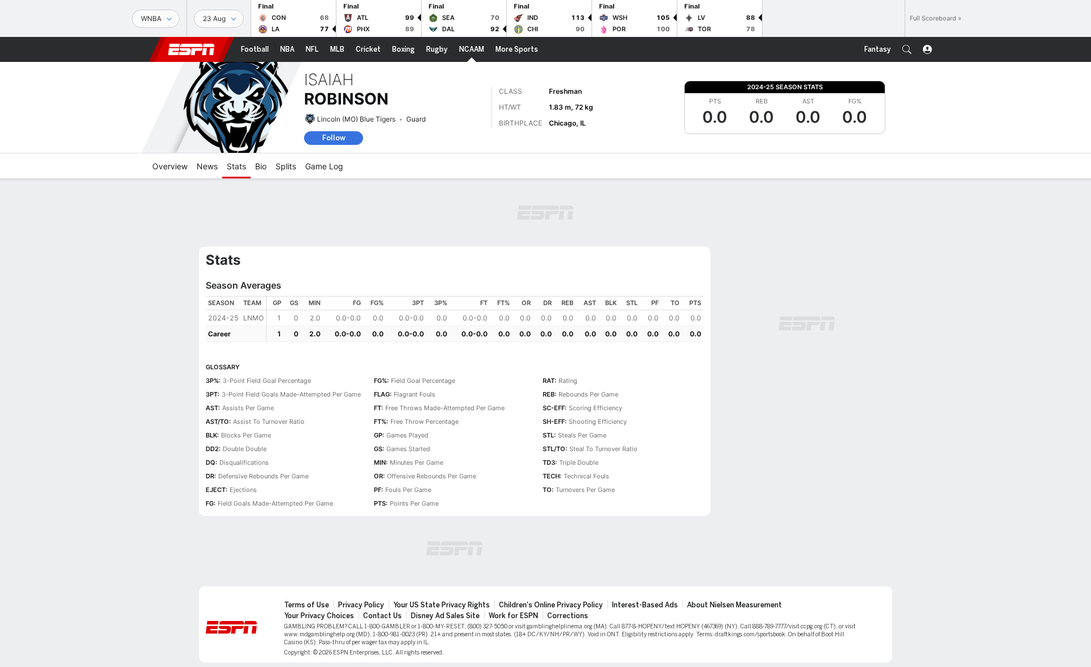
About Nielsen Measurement (734, 605)
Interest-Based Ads (645, 605)
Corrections (567, 616)
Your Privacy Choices (319, 616)
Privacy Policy (361, 605)
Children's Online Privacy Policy (551, 605)
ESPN (191, 49)
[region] (484, 319)
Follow (333, 138)
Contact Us (382, 616)
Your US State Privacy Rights (441, 605)
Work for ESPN (513, 616)
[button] (906, 49)
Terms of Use (306, 605)
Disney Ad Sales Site (445, 616)
